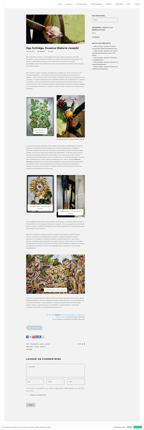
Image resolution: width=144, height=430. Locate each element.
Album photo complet (34, 327)
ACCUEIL (60, 4)
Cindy (51, 51)
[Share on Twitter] (30, 337)
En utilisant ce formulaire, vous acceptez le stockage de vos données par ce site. (30, 400)
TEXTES (129, 4)
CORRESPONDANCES (96, 4)
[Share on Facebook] (27, 337)
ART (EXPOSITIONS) (82, 4)
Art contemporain (34, 344)
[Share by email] (43, 337)
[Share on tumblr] (39, 337)
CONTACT (137, 4)
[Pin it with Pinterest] (33, 337)
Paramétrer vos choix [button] (119, 427)
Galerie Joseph (29, 346)
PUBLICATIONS (119, 4)
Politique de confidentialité (38, 395)
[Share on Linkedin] (36, 337)
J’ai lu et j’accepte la (38, 395)
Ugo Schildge (29, 349)
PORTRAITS (109, 4)
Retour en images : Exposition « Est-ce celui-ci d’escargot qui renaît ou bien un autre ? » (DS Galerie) (105, 53)
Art (38, 51)
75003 (27, 344)
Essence (42, 344)
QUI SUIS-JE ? (69, 4)
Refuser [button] (129, 427)
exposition (42, 51)
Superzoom (43, 346)
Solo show (36, 346)
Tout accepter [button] (138, 427)
